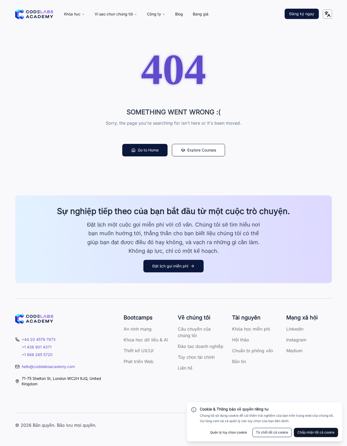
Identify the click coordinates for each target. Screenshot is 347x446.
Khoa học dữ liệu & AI (146, 339)
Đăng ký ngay (301, 13)
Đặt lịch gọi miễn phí (170, 266)
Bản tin (239, 361)
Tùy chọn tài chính (196, 357)
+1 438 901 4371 (37, 347)
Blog (179, 14)
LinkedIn (294, 329)
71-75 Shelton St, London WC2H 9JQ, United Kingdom (61, 381)
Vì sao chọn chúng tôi (114, 14)
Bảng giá (200, 14)
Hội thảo (240, 339)
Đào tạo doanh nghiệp (200, 346)
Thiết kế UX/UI (138, 350)
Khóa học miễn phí (251, 329)
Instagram (296, 339)
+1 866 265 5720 (37, 354)
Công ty (154, 14)
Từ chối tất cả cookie (272, 432)
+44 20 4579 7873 (39, 339)
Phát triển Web (138, 361)
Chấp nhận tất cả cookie (316, 432)
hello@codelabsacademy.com (48, 366)
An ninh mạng (138, 329)
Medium (294, 350)
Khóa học (72, 14)
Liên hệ (185, 368)
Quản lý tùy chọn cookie (228, 432)
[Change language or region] (327, 14)
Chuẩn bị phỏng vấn (252, 350)
